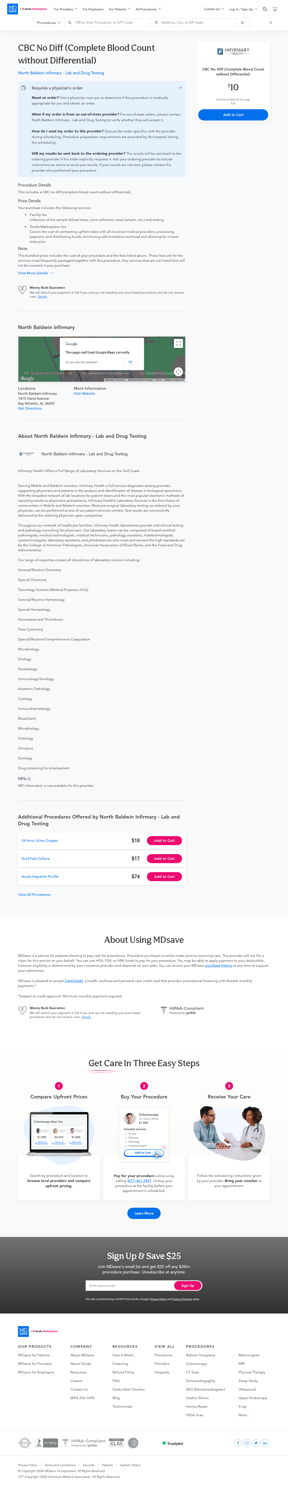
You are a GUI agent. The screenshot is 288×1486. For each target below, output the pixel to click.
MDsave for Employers (36, 1372)
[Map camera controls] (178, 371)
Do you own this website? (81, 362)
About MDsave (82, 1355)
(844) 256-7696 (82, 1398)
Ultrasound (247, 1389)
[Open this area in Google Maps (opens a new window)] (27, 379)
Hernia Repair (197, 1406)
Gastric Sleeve (197, 1398)
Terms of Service (182, 1299)
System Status (130, 1465)
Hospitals (162, 1372)
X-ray (242, 1406)
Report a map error (174, 380)
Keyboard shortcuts (115, 380)
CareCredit (74, 981)
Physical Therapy (251, 1372)
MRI (241, 1363)
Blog (116, 1398)
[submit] (243, 22)
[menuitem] (65, 9)
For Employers (93, 9)
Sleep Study (248, 1381)
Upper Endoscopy (252, 1398)
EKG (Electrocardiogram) (205, 1389)
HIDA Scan (194, 1415)
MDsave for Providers (35, 1363)
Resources (78, 1372)
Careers (76, 1381)
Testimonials (122, 1406)
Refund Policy (123, 1372)
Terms (159, 380)
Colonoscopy (196, 1363)
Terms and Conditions (60, 1465)
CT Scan (192, 1372)
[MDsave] (27, 9)
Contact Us (79, 1389)
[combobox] (108, 22)
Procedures (164, 1355)
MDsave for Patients (34, 1355)
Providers (162, 1363)
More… (244, 1415)
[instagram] (247, 1443)
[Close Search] (271, 22)
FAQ (116, 1381)
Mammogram (249, 1355)
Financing (120, 1363)
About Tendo (80, 1363)
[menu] (121, 9)
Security (88, 1465)
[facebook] (238, 1443)
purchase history (218, 965)
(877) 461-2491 (139, 1181)
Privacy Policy (158, 1299)
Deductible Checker (128, 1389)
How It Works (123, 1355)
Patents (107, 1465)
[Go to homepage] (38, 1331)
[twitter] (256, 1443)
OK (130, 362)
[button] (102, 88)
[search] (265, 9)
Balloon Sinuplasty (200, 1355)
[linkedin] (265, 1443)
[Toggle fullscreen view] (178, 343)
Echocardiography (200, 1381)
